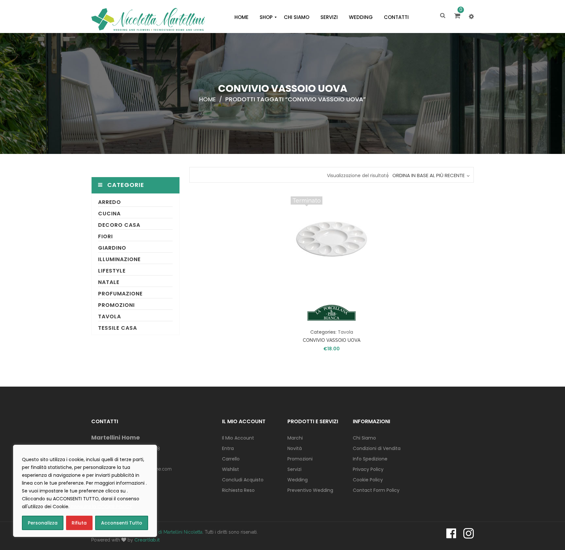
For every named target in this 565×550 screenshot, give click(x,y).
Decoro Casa (119, 225)
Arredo (109, 202)
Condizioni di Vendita (377, 448)
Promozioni (116, 305)
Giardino (112, 248)
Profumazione (120, 293)
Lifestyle (112, 271)
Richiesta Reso (238, 490)
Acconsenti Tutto (121, 523)
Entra (228, 448)
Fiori (105, 236)
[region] (85, 491)
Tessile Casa (117, 328)
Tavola (109, 316)
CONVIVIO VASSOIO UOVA (331, 340)
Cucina (109, 213)
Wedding (297, 479)
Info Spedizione (370, 459)
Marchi (295, 438)
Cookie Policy (368, 479)
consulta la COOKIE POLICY (101, 506)
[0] (458, 16)
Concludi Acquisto (243, 479)
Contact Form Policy (376, 490)
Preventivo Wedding (310, 490)
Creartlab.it (147, 540)
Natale (108, 282)
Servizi (294, 469)
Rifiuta (79, 523)
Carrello (231, 459)
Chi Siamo (364, 438)
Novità (294, 448)
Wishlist (230, 469)
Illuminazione (119, 259)
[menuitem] (241, 17)
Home (207, 99)
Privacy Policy (368, 469)
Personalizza (43, 523)
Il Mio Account (238, 438)
